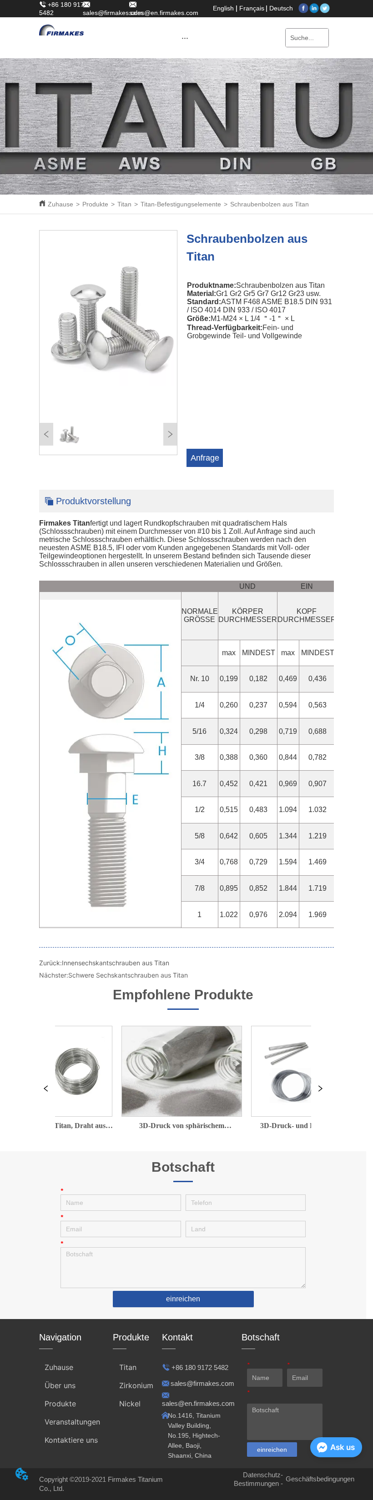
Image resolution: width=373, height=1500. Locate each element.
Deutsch (281, 8)
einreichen (183, 1299)
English (223, 8)
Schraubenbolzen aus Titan (269, 204)
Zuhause (60, 204)
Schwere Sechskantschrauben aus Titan (128, 975)
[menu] (185, 37)
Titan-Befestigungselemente (181, 204)
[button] (184, 38)
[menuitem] (185, 37)
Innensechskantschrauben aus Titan (115, 963)
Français (251, 8)
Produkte (95, 204)
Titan (124, 204)
